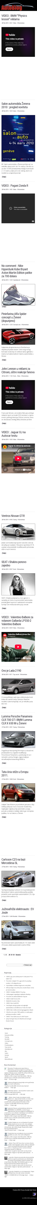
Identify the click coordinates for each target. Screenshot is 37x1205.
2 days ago (13, 1105)
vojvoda (11, 1157)
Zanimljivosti (16, 280)
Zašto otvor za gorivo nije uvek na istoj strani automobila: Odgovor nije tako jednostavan (17, 1151)
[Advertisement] (18, 80)
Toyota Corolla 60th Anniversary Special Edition (16, 1086)
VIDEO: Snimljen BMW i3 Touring (15, 992)
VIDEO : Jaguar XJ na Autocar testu (13, 434)
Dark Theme (33, 1190)
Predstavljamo (9, 1045)
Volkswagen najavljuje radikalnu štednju (18, 994)
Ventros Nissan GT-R (13, 516)
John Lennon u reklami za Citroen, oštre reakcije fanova (17, 370)
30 (14, 955)
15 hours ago (13, 1079)
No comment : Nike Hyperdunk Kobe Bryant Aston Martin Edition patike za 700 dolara (16, 271)
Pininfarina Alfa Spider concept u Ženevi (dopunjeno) (13, 317)
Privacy (23, 1190)
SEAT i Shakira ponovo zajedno (13, 563)
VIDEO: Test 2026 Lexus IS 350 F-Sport (17, 1016)
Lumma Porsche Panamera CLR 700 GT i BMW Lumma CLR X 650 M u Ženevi (16, 719)
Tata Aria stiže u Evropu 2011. (14, 773)
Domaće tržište (9, 1035)
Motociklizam (9, 1059)
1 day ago (13, 1087)
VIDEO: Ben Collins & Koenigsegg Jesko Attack (19, 1010)
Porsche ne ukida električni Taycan (16, 996)
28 (9, 955)
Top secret (16, 674)
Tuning (15, 519)
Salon (14, 111)
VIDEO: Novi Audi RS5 (12, 1003)
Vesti (14, 376)
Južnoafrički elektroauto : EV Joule (17, 910)
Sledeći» (18, 955)
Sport (6, 1057)
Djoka (10, 1097)
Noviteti (15, 916)
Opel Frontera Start (10, 1130)
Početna (15, 1190)
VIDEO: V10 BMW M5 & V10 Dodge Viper (16, 1175)
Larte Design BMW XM (11, 1094)
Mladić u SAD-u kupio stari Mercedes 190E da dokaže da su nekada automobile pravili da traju (17, 1077)
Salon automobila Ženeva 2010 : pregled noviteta (15, 105)
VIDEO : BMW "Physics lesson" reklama (14, 17)
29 (11, 955)
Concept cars (17, 324)
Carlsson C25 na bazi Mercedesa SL (13, 861)
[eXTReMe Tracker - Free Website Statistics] (34, 1196)
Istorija (7, 1055)
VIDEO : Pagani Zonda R (14, 185)
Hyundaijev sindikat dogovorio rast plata (18, 985)
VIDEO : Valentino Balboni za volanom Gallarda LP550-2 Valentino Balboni (17, 620)
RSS (19, 1190)
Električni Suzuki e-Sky (13, 1001)
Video (14, 23)
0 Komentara (20, 23)
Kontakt (27, 1190)
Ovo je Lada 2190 (11, 670)
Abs (6, 1051)
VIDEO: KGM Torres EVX (13, 999)
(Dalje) (4, 177)
